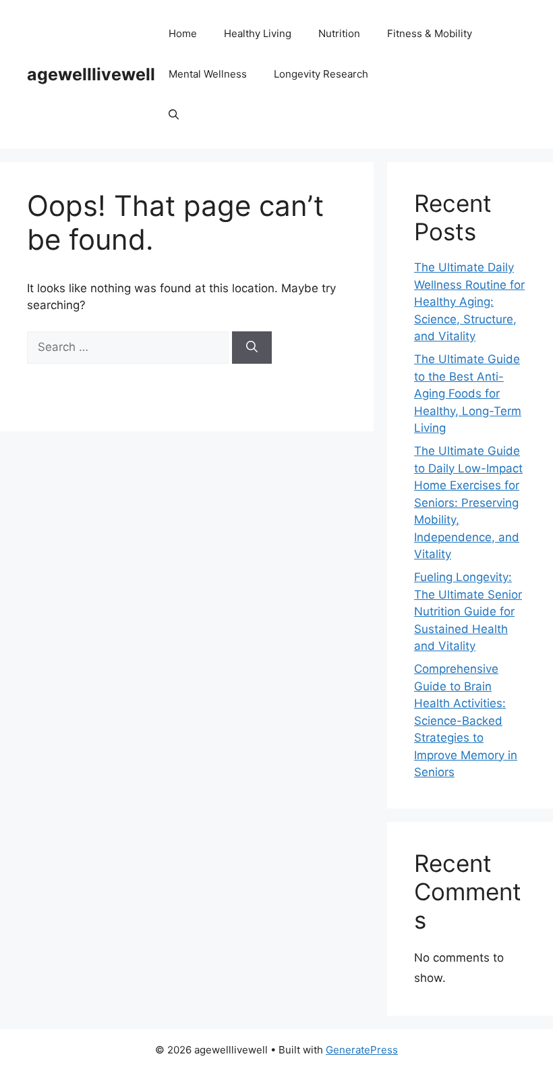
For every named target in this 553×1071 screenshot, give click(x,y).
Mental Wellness (208, 73)
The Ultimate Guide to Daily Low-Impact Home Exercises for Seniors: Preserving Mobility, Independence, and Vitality (468, 502)
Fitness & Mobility (429, 33)
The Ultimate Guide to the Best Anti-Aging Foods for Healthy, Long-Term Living (467, 393)
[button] (173, 114)
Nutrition (339, 33)
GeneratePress (362, 1049)
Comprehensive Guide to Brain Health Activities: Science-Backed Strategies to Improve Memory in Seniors (465, 720)
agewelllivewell (91, 74)
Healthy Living (257, 33)
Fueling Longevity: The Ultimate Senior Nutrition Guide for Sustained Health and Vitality (468, 611)
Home (183, 33)
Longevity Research (321, 73)
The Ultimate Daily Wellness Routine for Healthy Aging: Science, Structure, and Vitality (469, 301)
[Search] (252, 347)
